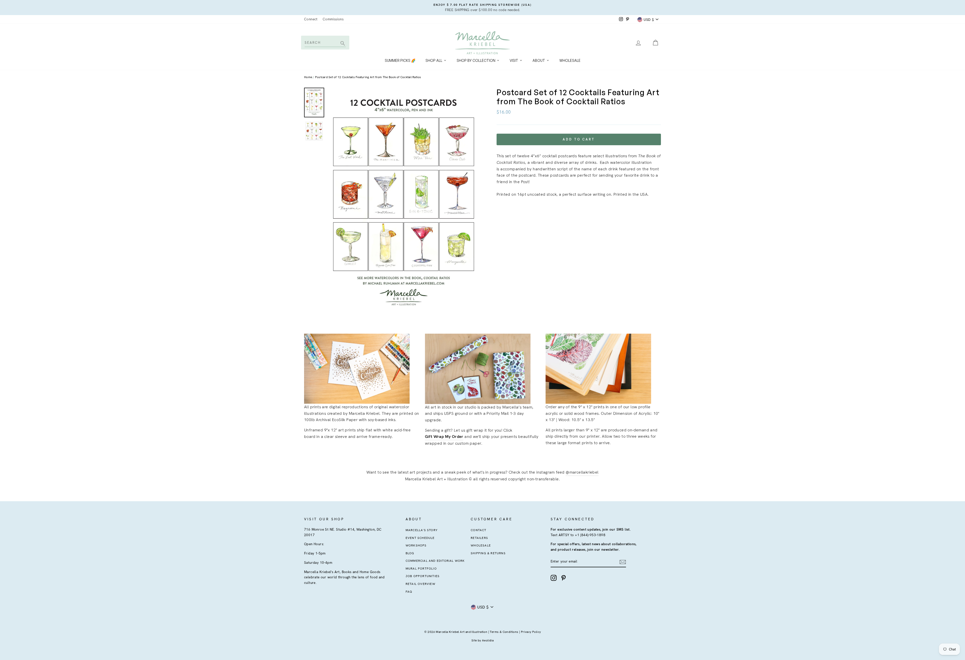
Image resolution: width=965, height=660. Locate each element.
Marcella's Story (422, 530)
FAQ (409, 592)
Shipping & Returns (488, 553)
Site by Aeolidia (482, 640)
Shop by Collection (476, 60)
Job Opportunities (423, 576)
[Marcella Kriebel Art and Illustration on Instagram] (554, 578)
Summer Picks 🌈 (400, 60)
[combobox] (325, 42)
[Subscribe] (622, 562)
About (539, 60)
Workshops (416, 545)
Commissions (333, 19)
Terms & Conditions (504, 632)
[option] (482, 8)
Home (308, 77)
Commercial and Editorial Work (435, 561)
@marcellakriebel (582, 472)
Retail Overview (420, 584)
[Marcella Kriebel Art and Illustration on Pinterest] (563, 578)
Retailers (479, 538)
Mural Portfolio (421, 569)
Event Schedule (420, 538)
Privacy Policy (531, 632)
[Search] (342, 44)
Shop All (433, 60)
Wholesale (570, 60)
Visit (514, 60)
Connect (311, 19)
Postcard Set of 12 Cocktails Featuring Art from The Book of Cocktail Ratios (368, 77)
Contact (478, 530)
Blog (410, 553)
